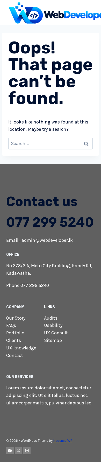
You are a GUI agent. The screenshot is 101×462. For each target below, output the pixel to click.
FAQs (11, 325)
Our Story (15, 318)
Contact (14, 355)
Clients (13, 340)
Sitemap (53, 340)
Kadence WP (62, 441)
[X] (18, 450)
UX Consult (56, 333)
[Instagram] (27, 450)
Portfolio (15, 333)
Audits (50, 318)
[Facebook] (10, 450)
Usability (53, 325)
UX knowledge (21, 348)
